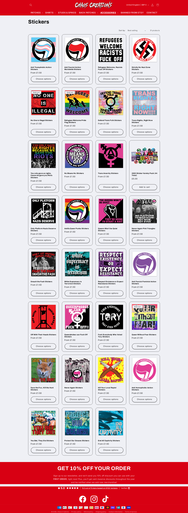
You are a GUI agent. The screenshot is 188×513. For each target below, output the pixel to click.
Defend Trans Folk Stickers (110, 120)
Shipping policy (101, 512)
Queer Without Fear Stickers (144, 334)
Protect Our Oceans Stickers (76, 441)
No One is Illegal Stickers (42, 120)
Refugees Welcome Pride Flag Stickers (75, 121)
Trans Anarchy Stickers (108, 173)
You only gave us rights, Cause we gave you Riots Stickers (41, 175)
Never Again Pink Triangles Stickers (143, 230)
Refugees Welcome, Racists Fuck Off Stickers (110, 68)
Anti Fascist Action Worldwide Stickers (72, 68)
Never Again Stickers (73, 387)
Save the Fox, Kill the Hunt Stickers (42, 389)
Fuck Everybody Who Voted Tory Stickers (110, 336)
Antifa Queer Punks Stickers (76, 228)
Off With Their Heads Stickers (43, 334)
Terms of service (131, 512)
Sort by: (122, 30)
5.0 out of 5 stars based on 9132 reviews (100, 488)
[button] (30, 5)
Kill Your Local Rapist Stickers (107, 389)
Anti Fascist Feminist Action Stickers (144, 283)
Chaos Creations (63, 512)
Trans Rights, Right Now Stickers (142, 121)
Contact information (116, 512)
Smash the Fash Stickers (41, 281)
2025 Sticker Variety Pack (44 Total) (144, 174)
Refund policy (88, 512)
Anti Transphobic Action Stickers (41, 68)
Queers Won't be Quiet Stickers (107, 230)
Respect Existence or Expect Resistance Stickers (110, 283)
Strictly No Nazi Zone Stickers (141, 68)
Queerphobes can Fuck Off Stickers (75, 336)
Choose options (43, 79)
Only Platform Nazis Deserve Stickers (43, 230)
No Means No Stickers (74, 173)
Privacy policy (76, 512)
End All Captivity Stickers (109, 441)
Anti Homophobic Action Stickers (142, 389)
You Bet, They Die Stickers (42, 441)
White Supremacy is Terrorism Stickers (73, 283)
